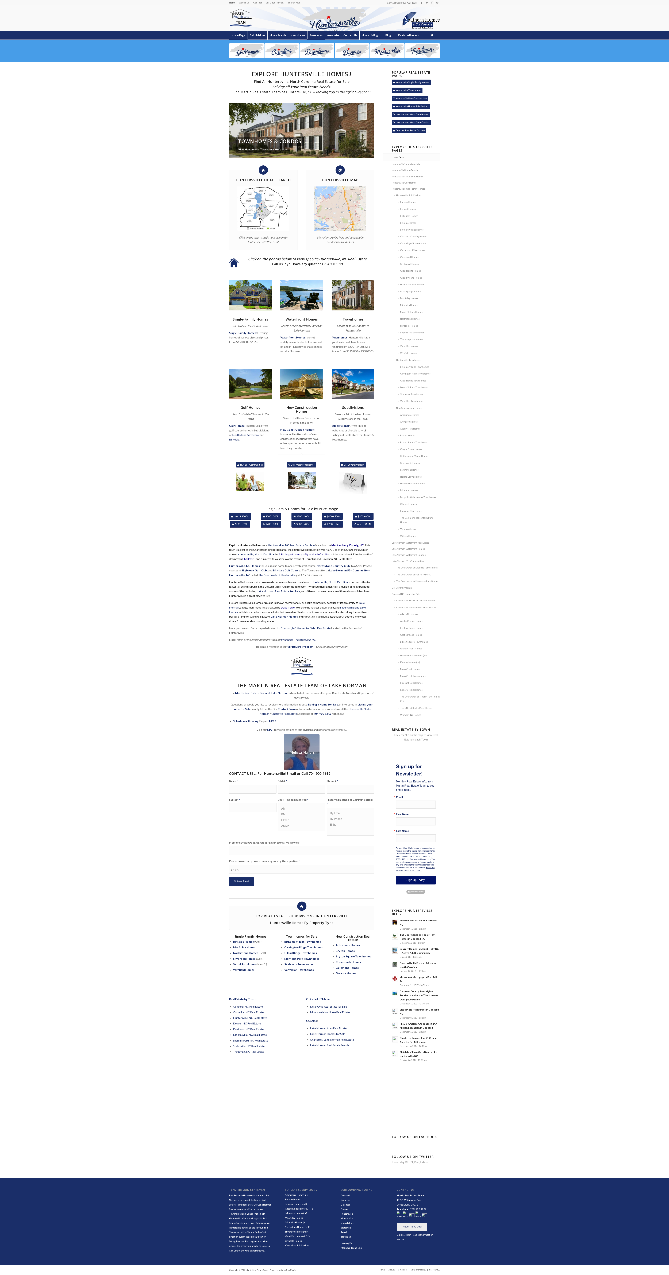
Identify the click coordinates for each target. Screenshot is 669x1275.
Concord (345, 1195)
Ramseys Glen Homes (411, 511)
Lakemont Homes (347, 967)
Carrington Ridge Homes (412, 250)
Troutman (346, 1236)
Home (232, 2)
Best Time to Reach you (293, 799)
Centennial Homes (409, 264)
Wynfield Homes (408, 353)
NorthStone (239, 434)
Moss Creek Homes (410, 669)
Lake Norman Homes (284, 616)
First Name (402, 814)
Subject (234, 799)
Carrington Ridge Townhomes (415, 373)
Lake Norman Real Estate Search (329, 1045)
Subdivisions (353, 407)
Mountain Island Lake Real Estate (330, 1012)
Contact (257, 2)
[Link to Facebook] (421, 2)
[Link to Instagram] (437, 2)
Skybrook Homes (409, 325)
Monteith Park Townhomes (414, 387)
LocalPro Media (288, 1270)
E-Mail (282, 781)
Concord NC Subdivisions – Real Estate (416, 607)
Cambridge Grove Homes (413, 243)
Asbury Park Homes (410, 428)
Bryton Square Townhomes (414, 442)
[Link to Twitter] (426, 2)
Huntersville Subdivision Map (406, 164)
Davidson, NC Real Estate (248, 1029)
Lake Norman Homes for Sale (327, 1033)
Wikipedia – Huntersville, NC (298, 639)
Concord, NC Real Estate (248, 1006)
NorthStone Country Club (333, 565)
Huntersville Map (340, 180)
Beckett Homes (408, 209)
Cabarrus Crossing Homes (413, 236)
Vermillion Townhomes (411, 401)
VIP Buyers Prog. (275, 2)
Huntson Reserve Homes (412, 483)
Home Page (398, 157)
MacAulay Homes (409, 298)
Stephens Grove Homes (412, 332)
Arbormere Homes (409, 415)
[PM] (301, 814)
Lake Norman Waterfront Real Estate (410, 542)
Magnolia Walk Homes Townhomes (418, 497)
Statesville (346, 1227)
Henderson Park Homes (412, 284)
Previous (237, 130)
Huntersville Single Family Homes (408, 188)
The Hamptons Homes (411, 339)
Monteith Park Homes (411, 312)
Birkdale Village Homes (412, 229)
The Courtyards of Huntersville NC (413, 574)
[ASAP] (301, 826)
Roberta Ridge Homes (411, 689)
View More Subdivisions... (298, 1245)
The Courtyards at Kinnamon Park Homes (417, 581)
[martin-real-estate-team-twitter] (405, 1215)
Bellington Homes (409, 216)
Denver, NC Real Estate (247, 1023)
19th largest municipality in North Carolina (304, 554)
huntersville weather (416, 1111)
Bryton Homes (345, 950)
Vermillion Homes (409, 346)
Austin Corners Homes (411, 621)
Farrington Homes (409, 469)
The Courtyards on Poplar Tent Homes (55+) (420, 699)
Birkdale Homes (408, 222)
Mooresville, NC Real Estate (250, 1034)
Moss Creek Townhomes (412, 676)
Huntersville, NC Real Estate (250, 1017)
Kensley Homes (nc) (410, 662)
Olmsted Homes (408, 504)
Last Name (402, 831)
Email (399, 797)
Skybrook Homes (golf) (296, 1231)
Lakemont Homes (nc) (296, 1213)
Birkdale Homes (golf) (296, 1204)
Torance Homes (346, 973)
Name (233, 781)
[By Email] (350, 813)
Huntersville (355, 709)
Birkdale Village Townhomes (414, 366)
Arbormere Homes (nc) (296, 1195)
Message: (264, 842)
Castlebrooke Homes (411, 634)
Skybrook (253, 434)
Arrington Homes (409, 421)
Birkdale (234, 439)
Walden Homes (408, 536)
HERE (272, 721)
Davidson (346, 1204)
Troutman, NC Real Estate (248, 1051)
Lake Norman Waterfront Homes (408, 548)
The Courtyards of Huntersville (276, 575)
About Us (244, 2)
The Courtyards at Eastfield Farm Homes (417, 567)
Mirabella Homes (408, 305)
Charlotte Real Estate (284, 713)
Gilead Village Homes (411, 277)
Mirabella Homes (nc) (295, 1222)
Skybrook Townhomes (411, 394)
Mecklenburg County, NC (347, 545)
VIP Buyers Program (300, 646)
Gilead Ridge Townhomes (413, 380)
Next (366, 130)
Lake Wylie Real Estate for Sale (328, 1006)
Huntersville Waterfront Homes (407, 176)
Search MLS (294, 2)
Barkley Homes (408, 202)
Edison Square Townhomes (414, 641)
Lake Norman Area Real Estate (328, 1028)
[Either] (301, 820)
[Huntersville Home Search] (263, 170)
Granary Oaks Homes (411, 648)
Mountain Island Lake (351, 1247)
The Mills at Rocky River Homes (416, 708)
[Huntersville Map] (340, 170)
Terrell (344, 1232)
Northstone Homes (410, 318)
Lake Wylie (346, 1243)
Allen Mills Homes (409, 614)
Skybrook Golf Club (254, 570)
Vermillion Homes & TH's (298, 1236)
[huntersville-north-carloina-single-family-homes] (250, 295)
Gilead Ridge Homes (410, 270)
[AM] (301, 808)
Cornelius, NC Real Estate (248, 1012)
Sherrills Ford (347, 1223)
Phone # (332, 781)
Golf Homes (250, 407)
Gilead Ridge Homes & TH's (299, 1208)
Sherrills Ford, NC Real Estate (250, 1040)
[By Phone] (350, 819)
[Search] (432, 35)
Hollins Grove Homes (411, 476)
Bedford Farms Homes (411, 628)
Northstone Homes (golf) (297, 1227)
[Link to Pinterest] (432, 2)
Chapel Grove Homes (411, 449)
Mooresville (347, 1218)
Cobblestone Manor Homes (414, 456)
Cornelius (345, 1200)
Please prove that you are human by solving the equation (264, 861)
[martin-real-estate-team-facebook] (399, 1215)
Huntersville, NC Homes (244, 565)
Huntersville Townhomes (408, 360)
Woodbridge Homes (410, 714)
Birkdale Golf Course (286, 570)
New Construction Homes (301, 409)
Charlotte (248, 558)
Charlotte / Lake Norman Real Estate (332, 1039)
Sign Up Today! (415, 880)
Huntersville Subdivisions (408, 195)
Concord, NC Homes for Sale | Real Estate (305, 628)
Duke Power (288, 607)
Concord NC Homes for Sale (406, 594)
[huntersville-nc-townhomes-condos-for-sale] (353, 295)
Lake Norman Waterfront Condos (409, 554)
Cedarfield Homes (409, 257)
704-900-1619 (322, 713)
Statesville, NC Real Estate (249, 1046)
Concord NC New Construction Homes (415, 600)
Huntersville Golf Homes (404, 182)
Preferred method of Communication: (350, 802)
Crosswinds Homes (410, 463)
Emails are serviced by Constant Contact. (415, 869)
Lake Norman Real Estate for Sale (278, 591)
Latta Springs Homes (410, 291)
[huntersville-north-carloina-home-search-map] (340, 209)
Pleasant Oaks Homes (411, 682)
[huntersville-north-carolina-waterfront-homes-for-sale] (301, 295)
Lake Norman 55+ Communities (408, 561)
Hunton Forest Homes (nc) (413, 655)
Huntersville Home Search (263, 180)
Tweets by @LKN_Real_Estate (410, 1162)
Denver (344, 1209)
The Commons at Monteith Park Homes (416, 520)
